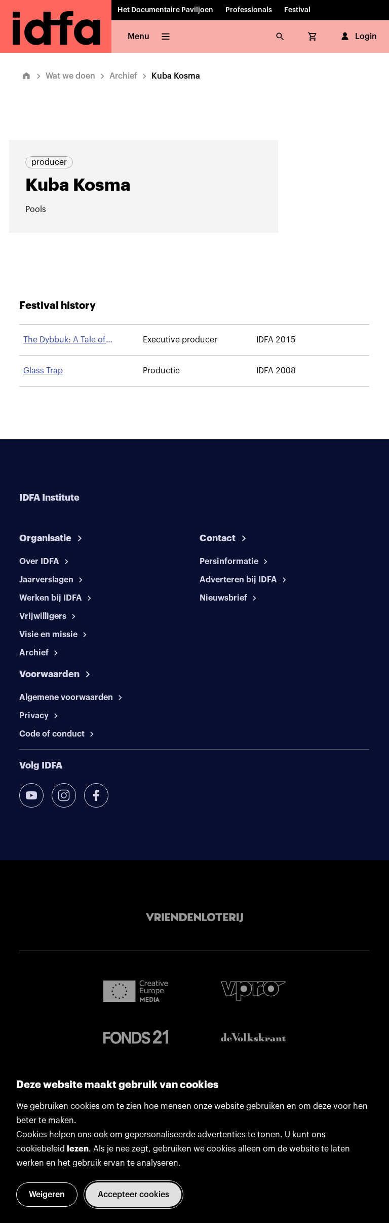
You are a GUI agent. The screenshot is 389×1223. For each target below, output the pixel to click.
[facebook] (96, 795)
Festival (297, 10)
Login (366, 36)
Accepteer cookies (133, 1195)
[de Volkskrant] (253, 1037)
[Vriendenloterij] (194, 917)
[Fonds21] (135, 1037)
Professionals (248, 10)
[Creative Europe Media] (135, 991)
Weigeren (47, 1195)
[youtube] (31, 795)
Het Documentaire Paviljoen (165, 10)
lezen (78, 1149)
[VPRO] (253, 991)
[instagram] (64, 795)
